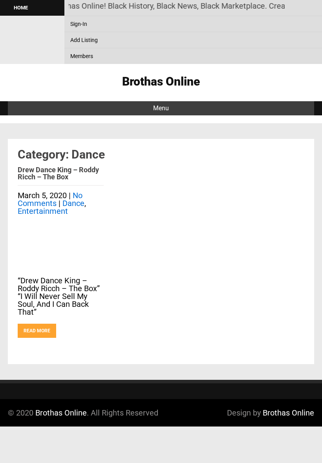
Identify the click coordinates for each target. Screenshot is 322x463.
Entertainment (43, 211)
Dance (73, 203)
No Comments (50, 199)
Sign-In (78, 24)
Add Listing (84, 40)
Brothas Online (61, 412)
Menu (161, 108)
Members (81, 56)
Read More (37, 331)
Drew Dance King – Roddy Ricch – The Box (58, 173)
